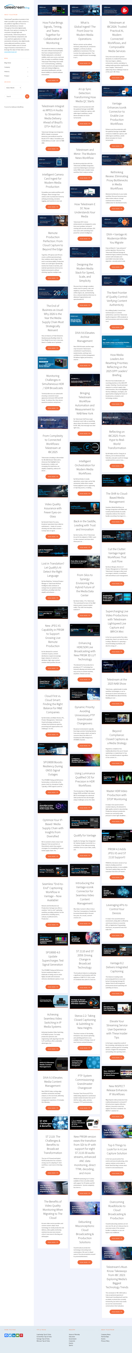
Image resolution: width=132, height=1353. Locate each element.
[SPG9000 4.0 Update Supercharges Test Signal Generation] (52, 939)
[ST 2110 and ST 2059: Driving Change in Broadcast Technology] (84, 938)
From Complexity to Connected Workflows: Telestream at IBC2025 (53, 444)
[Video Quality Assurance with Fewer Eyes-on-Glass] (52, 491)
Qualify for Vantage (85, 835)
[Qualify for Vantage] (84, 822)
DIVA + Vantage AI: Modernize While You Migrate (116, 238)
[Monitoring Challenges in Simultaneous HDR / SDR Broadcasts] (52, 363)
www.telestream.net (10, 52)
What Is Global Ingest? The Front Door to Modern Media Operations (85, 31)
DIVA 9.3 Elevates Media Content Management (53, 1081)
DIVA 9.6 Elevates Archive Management (85, 337)
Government (72, 1339)
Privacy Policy (105, 1341)
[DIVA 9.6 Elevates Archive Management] (84, 320)
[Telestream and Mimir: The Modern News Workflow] (84, 137)
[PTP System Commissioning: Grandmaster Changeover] (84, 1062)
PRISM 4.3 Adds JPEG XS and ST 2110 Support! (117, 853)
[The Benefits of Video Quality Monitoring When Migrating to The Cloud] (52, 1188)
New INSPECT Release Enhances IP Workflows (117, 1090)
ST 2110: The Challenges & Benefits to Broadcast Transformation (53, 1145)
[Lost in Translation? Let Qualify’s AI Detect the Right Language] (52, 550)
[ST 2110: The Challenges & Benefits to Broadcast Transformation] (52, 1123)
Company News (106, 1334)
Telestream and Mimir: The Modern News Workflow (85, 154)
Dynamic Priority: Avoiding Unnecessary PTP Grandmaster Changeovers (85, 715)
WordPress (20, 107)
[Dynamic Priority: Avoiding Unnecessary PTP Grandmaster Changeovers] (84, 694)
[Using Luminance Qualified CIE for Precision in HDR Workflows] (84, 760)
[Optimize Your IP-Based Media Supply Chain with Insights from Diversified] (52, 807)
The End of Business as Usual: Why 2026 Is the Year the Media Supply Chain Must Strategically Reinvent (53, 318)
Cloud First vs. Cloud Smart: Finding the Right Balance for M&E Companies (53, 704)
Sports (71, 1345)
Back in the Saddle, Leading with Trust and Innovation (85, 525)
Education (72, 1337)
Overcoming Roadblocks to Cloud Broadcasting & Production (117, 1210)
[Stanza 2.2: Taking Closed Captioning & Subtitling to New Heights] (84, 1002)
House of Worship (74, 1334)
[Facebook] (6, 1335)
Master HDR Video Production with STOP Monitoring (117, 795)
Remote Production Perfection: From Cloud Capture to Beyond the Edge (53, 241)
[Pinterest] (21, 1335)
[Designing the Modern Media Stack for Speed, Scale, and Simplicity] (84, 252)
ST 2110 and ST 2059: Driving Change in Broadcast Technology (85, 959)
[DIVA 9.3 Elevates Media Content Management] (52, 1064)
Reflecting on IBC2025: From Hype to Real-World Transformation (117, 440)
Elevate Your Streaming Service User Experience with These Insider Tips (116, 1029)
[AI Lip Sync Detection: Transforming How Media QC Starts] (84, 77)
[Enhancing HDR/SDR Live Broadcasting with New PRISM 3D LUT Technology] (84, 630)
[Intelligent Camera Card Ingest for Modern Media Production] (52, 162)
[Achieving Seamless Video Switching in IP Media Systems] (52, 1001)
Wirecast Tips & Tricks (43, 1341)
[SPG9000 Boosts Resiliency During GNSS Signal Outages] (52, 749)
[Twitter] (10, 1335)
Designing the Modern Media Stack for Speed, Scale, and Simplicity (85, 272)
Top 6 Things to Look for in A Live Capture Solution (117, 1149)
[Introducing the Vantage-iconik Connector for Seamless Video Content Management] (84, 870)
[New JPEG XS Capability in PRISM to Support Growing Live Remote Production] (52, 612)
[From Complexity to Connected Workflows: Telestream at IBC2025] (52, 423)
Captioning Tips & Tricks (44, 1334)
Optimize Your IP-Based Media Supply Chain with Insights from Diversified (52, 828)
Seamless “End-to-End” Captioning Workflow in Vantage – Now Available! (53, 892)
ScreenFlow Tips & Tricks (44, 1337)
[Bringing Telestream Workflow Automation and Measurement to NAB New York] (84, 380)
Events (71, 1343)
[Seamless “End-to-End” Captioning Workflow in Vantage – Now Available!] (52, 871)
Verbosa (13, 107)
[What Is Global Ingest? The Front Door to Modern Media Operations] (84, 10)
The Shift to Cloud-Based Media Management (117, 497)
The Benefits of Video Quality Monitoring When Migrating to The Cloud (53, 1210)
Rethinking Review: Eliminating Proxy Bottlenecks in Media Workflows (117, 180)
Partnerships (105, 1337)
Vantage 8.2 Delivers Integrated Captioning (117, 967)
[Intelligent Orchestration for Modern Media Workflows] (84, 448)
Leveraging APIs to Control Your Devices (117, 909)
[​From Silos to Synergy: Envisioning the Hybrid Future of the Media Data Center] (84, 562)
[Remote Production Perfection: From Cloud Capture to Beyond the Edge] (52, 220)
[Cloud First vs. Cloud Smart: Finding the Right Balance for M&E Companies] (52, 683)
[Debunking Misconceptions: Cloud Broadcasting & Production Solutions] (84, 1208)
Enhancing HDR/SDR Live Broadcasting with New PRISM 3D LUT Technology (85, 651)
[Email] (17, 1335)
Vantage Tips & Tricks (43, 1339)
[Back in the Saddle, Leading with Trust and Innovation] (84, 508)
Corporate (72, 1341)
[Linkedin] (13, 1335)
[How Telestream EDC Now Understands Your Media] (84, 191)
